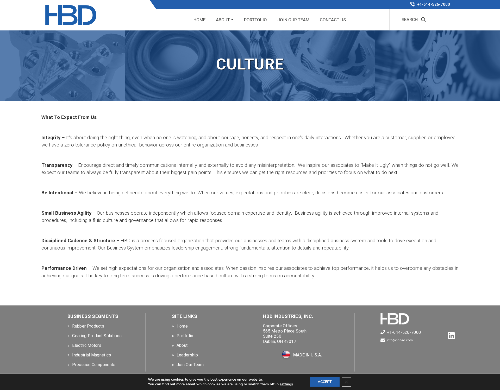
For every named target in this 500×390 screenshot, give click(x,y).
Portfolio (255, 19)
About (223, 19)
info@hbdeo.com (400, 340)
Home (199, 19)
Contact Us (333, 19)
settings (286, 384)
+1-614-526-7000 (433, 4)
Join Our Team (293, 19)
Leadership (187, 355)
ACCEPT (325, 381)
